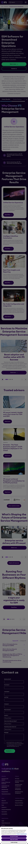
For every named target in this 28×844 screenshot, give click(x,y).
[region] (14, 835)
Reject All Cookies (14, 839)
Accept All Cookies (14, 836)
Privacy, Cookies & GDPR (22, 834)
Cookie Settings (14, 842)
